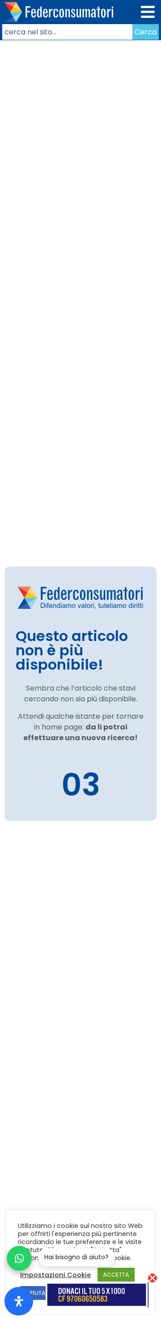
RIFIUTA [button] (35, 1293)
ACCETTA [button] (116, 1274)
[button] (148, 12)
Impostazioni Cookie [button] (55, 1275)
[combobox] (67, 32)
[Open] (18, 1301)
